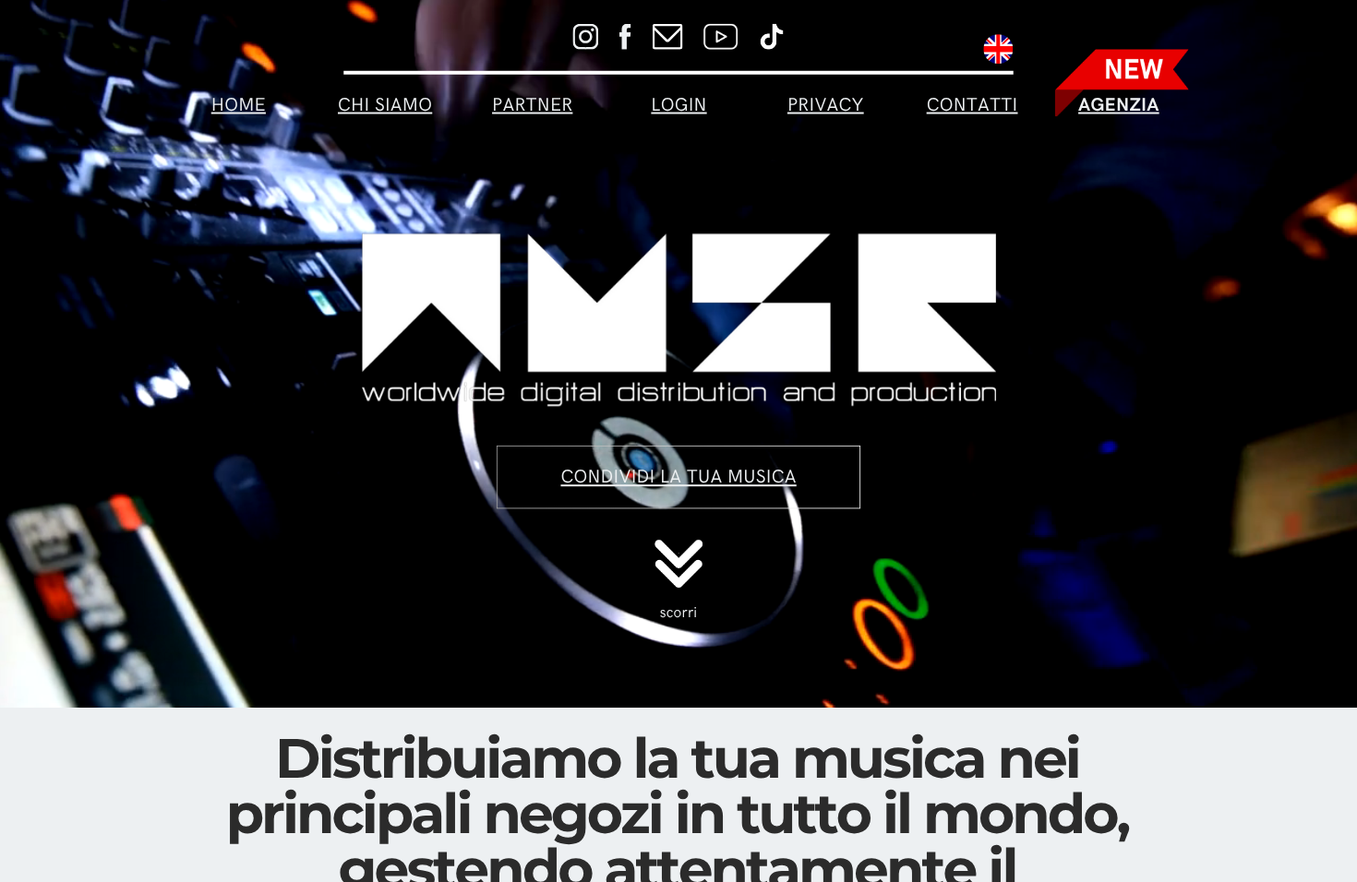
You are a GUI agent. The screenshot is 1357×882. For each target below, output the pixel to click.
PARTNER (532, 105)
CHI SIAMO (385, 105)
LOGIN (678, 105)
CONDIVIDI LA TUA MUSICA (678, 477)
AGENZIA (1118, 105)
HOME (238, 105)
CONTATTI (972, 105)
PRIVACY (825, 105)
